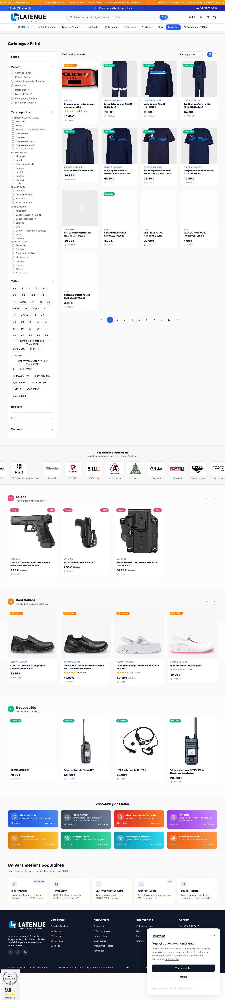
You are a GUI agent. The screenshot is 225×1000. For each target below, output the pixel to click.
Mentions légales (67, 967)
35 (40, 301)
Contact (140, 941)
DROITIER (35, 349)
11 (14, 301)
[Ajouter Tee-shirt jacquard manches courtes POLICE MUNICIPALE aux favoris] (159, 160)
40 (45, 308)
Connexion (99, 926)
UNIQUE (17, 389)
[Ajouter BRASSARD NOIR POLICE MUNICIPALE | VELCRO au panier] (192, 222)
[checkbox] (12, 73)
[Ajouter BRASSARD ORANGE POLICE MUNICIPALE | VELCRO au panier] (72, 284)
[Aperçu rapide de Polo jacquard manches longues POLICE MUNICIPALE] (127, 160)
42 (14, 315)
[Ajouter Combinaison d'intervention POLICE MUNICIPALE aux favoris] (199, 93)
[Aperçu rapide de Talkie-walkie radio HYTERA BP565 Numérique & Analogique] (200, 762)
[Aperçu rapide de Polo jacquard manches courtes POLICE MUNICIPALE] (206, 160)
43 (14, 335)
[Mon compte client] (201, 17)
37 (30, 328)
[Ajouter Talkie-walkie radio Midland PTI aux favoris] (86, 762)
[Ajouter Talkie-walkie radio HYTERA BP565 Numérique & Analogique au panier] (185, 762)
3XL (24, 295)
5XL (43, 295)
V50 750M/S (32, 389)
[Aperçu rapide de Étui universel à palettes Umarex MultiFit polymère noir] (146, 552)
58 (14, 328)
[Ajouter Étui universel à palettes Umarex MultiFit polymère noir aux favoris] (139, 552)
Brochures (147, 27)
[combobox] (191, 54)
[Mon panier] (214, 17)
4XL (33, 295)
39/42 (35, 308)
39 (38, 328)
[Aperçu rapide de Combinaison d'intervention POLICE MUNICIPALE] (206, 93)
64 (46, 335)
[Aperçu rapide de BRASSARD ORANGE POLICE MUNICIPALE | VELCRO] (87, 284)
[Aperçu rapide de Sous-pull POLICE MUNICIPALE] (87, 160)
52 (30, 322)
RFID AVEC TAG (21, 375)
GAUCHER (18, 355)
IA (165, 17)
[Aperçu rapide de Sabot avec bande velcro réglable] (200, 655)
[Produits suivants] (214, 498)
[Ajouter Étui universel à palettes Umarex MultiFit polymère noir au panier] (132, 552)
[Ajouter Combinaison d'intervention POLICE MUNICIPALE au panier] (192, 93)
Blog (160, 27)
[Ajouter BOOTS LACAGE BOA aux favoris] (33, 762)
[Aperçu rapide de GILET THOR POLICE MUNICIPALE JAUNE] (167, 222)
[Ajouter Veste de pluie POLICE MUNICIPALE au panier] (152, 93)
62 (38, 335)
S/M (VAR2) (19, 382)
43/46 (24, 315)
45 (22, 335)
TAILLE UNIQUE (38, 382)
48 (14, 322)
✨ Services (130, 27)
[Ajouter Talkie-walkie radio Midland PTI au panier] (78, 762)
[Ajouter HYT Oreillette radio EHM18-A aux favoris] (139, 762)
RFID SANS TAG (42, 375)
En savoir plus (172, 959)
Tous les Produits (59, 926)
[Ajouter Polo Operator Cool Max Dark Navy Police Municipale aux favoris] (80, 222)
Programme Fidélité (103, 945)
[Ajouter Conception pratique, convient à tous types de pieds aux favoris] (139, 655)
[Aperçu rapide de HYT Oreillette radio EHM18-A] (146, 762)
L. (14, 369)
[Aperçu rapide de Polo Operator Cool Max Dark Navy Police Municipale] (87, 222)
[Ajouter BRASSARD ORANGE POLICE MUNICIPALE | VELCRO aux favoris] (80, 284)
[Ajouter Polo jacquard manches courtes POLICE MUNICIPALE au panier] (192, 160)
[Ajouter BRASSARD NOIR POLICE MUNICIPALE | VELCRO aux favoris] (199, 222)
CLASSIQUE (19, 349)
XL (44, 288)
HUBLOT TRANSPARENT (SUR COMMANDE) (32, 362)
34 (32, 301)
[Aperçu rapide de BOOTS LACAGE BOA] (40, 762)
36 (48, 301)
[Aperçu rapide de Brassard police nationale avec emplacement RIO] (87, 93)
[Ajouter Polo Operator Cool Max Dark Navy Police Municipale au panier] (72, 222)
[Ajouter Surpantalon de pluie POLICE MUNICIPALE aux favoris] (119, 93)
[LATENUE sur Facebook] (10, 952)
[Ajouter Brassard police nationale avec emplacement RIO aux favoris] (80, 93)
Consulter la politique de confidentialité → (173, 988)
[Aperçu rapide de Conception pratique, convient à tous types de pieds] (146, 655)
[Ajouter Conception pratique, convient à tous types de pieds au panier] (132, 655)
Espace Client (100, 936)
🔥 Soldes (94, 27)
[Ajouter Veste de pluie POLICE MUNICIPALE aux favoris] (159, 93)
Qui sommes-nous (145, 926)
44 (34, 315)
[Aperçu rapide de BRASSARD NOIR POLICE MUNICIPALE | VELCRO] (206, 222)
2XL (15, 295)
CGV (81, 967)
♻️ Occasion (111, 27)
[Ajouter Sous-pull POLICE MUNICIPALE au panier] (72, 160)
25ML (23, 301)
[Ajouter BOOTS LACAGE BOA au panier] (25, 762)
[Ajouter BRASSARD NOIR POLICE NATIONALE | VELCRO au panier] (112, 222)
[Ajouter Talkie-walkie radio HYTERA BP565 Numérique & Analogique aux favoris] (192, 762)
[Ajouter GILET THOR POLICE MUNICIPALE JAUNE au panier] (152, 222)
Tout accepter (183, 968)
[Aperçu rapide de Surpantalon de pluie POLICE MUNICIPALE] (127, 93)
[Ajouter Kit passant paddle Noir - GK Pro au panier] (78, 552)
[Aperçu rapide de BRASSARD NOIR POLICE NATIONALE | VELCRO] (127, 222)
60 (22, 328)
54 (38, 322)
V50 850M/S (19, 396)
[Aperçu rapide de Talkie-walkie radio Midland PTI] (93, 762)
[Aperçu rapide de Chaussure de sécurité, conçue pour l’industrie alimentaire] (40, 655)
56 (46, 322)
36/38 (16, 308)
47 (30, 335)
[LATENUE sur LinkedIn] (25, 952)
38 (25, 308)
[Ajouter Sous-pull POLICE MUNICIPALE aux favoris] (80, 160)
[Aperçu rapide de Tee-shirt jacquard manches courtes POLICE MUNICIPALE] (167, 160)
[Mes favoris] (207, 17)
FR (193, 17)
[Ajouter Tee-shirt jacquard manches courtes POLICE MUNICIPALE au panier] (152, 160)
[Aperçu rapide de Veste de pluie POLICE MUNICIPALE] (167, 93)
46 (42, 315)
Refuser (183, 977)
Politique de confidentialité (99, 967)
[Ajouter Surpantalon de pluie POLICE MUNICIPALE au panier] (112, 93)
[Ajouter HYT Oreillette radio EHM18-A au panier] (132, 762)
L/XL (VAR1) (26, 369)
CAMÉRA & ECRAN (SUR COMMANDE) (32, 342)
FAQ (138, 936)
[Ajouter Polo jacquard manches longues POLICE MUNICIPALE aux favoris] (119, 160)
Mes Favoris (100, 941)
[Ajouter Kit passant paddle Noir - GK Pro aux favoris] (86, 552)
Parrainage (99, 950)
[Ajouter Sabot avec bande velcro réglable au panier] (185, 655)
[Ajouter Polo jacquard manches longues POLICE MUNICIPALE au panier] (112, 160)
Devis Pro (173, 27)
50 (22, 322)
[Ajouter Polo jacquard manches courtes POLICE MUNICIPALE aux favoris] (199, 160)
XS (14, 288)
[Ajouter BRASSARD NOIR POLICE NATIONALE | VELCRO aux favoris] (119, 222)
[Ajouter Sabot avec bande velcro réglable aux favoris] (192, 655)
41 (46, 328)
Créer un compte (102, 931)
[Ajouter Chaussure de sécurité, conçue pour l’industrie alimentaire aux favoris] (33, 655)
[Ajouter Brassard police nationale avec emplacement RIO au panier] (72, 93)
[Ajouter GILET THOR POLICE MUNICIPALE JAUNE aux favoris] (159, 222)
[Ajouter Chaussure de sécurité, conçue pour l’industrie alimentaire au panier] (25, 655)
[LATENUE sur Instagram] (18, 952)
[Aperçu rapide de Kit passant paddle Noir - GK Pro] (93, 552)
